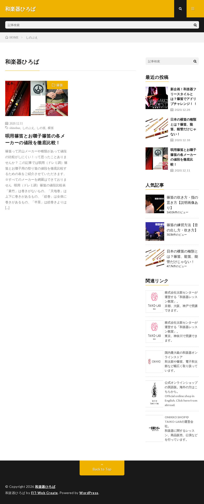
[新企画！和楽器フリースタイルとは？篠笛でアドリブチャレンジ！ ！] (157, 98)
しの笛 (41, 127)
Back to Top (102, 469)
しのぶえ (28, 127)
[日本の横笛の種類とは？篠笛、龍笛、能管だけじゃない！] (157, 128)
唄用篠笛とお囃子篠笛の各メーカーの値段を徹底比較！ (35, 139)
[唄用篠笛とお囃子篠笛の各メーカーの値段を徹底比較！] (157, 158)
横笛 (51, 127)
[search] (195, 25)
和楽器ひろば (45, 487)
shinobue (14, 127)
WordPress (89, 493)
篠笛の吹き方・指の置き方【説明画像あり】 (182, 202)
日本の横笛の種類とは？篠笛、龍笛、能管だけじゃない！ (182, 256)
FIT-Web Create (44, 493)
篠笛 (59, 85)
